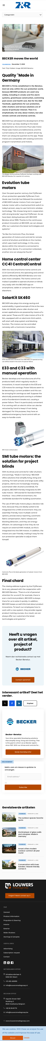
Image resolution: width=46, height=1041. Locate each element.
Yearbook (6, 64)
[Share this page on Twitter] (5, 703)
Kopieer (30, 703)
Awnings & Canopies (11, 937)
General (7, 912)
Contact (7, 957)
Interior (6, 924)
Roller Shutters (9, 933)
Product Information (11, 916)
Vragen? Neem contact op (18, 896)
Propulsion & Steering (12, 920)
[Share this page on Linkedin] (19, 703)
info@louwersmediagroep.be (17, 1012)
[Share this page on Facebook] (12, 703)
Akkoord (12, 1038)
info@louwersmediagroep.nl (17, 985)
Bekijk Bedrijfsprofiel (23, 752)
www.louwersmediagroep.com (18, 1021)
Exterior (7, 929)
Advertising (8, 949)
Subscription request (12, 953)
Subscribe (23, 787)
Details (26, 1038)
